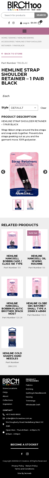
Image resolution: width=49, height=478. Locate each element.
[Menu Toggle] (24, 31)
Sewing (12, 38)
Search (41, 15)
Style (4, 107)
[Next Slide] (45, 172)
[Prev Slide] (3, 172)
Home (4, 38)
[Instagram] (13, 23)
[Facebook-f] (9, 23)
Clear (43, 108)
